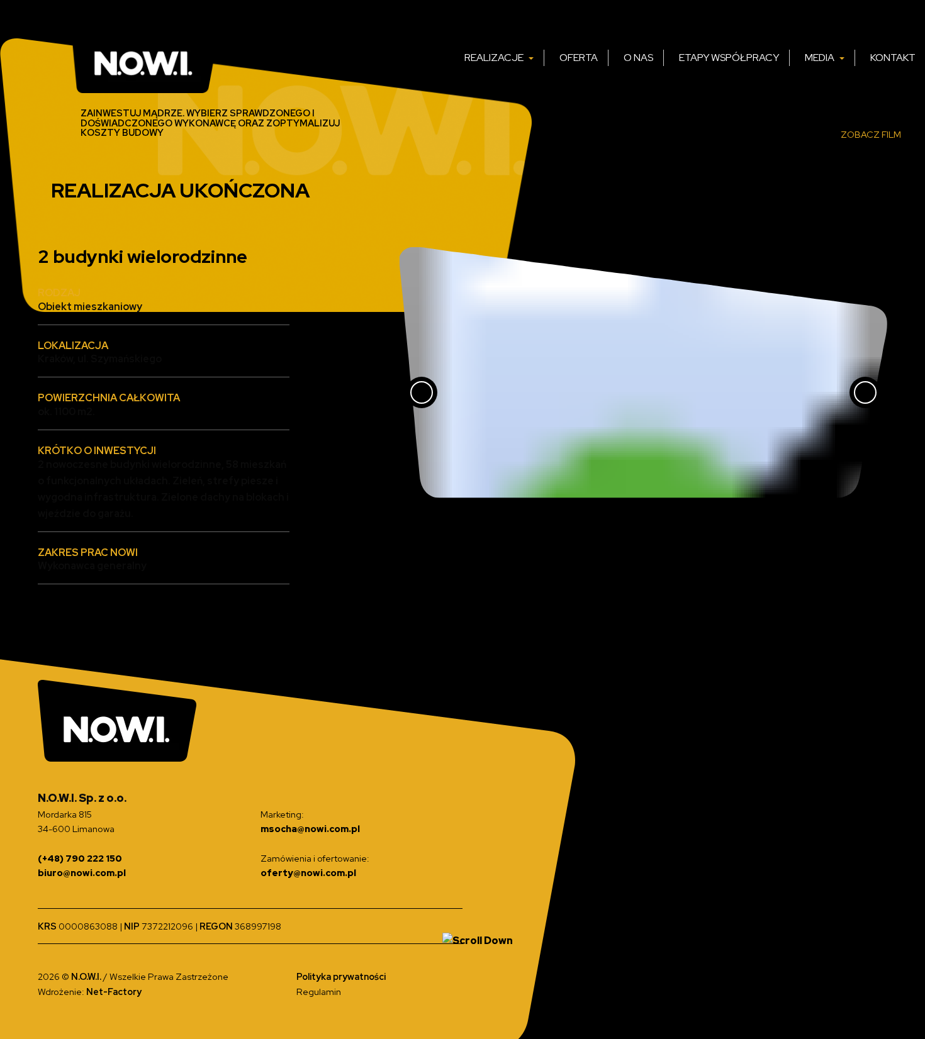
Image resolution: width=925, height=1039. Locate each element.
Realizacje (494, 57)
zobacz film (871, 134)
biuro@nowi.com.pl (82, 873)
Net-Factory (114, 991)
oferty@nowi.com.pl (308, 873)
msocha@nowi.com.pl (310, 829)
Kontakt (893, 57)
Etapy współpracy (729, 57)
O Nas (638, 57)
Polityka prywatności (341, 976)
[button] (483, 521)
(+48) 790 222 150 (80, 858)
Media (820, 57)
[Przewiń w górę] (477, 940)
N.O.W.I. (87, 976)
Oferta (578, 57)
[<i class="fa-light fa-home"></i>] (440, 58)
